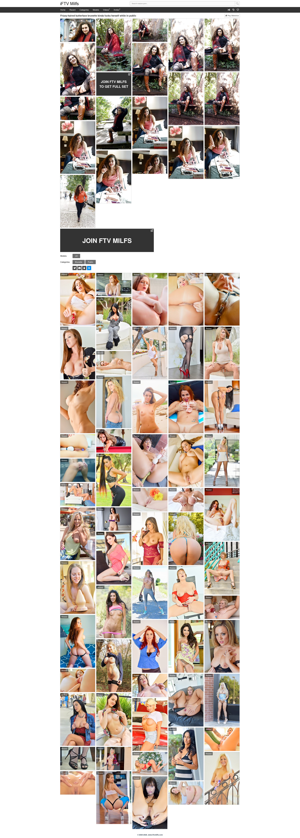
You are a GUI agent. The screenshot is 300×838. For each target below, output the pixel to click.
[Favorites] (238, 10)
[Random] (229, 10)
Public (90, 262)
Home (62, 10)
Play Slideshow (233, 16)
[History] (233, 10)
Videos (106, 10)
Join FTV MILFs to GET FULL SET (113, 84)
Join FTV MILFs (107, 240)
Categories (84, 10)
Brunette (78, 262)
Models (96, 10)
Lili (76, 256)
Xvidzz (116, 10)
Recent (72, 10)
